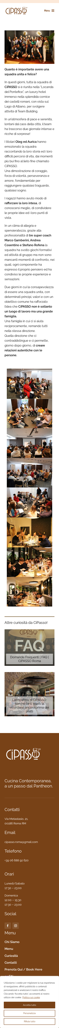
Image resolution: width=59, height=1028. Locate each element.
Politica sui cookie (31, 997)
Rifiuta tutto (29, 1021)
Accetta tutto (29, 1005)
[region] (29, 1002)
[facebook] (8, 925)
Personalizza (29, 1013)
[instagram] (15, 925)
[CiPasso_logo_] (16, 7)
